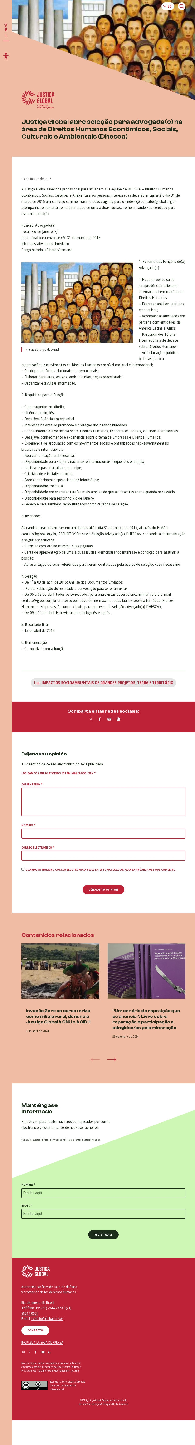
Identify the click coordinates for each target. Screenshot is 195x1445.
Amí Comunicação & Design (96, 1404)
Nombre (28, 825)
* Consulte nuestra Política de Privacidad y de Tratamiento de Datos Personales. (61, 1139)
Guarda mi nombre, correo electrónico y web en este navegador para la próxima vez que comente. (100, 870)
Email (26, 1206)
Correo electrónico (37, 847)
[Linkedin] (49, 1352)
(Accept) (75, 1371)
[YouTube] (43, 1352)
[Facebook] (35, 1352)
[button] (112, 1059)
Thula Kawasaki (120, 1404)
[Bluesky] (55, 1352)
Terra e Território (155, 682)
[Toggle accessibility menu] (6, 56)
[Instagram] (23, 1352)
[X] (29, 1352)
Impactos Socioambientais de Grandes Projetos (88, 682)
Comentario (31, 784)
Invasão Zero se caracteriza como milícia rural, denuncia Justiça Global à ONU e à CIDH (58, 1016)
